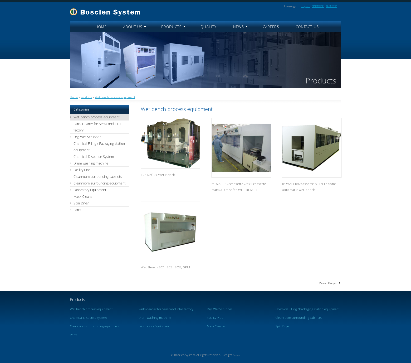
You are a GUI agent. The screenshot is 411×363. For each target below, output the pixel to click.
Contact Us (307, 26)
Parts (77, 210)
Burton (236, 355)
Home (101, 26)
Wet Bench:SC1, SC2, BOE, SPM (165, 267)
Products (171, 26)
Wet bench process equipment (115, 97)
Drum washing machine (90, 163)
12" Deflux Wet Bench (158, 175)
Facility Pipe (82, 170)
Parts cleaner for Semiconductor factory (97, 126)
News (238, 26)
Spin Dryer (81, 203)
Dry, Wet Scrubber (87, 137)
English (305, 6)
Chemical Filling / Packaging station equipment (99, 146)
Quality (208, 26)
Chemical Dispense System (93, 156)
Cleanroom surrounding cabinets (97, 176)
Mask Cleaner (83, 196)
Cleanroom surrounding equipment (99, 183)
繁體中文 (318, 6)
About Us (132, 26)
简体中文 (331, 6)
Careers (271, 26)
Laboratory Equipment (89, 190)
